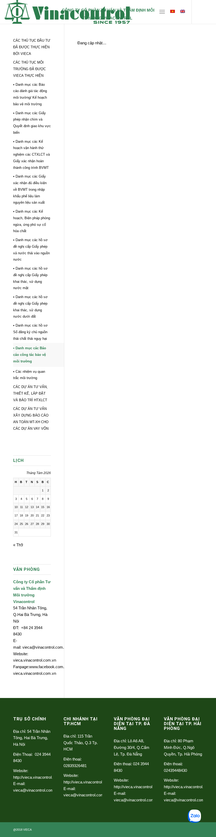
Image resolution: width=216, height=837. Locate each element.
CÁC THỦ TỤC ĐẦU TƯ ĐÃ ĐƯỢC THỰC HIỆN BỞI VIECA (31, 47)
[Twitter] (200, 12)
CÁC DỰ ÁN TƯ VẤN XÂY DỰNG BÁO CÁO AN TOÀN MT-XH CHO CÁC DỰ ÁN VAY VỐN (30, 418)
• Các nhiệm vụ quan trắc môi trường (29, 375)
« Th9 (18, 545)
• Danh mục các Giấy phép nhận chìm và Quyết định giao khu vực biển (32, 123)
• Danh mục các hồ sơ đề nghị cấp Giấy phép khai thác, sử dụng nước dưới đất (30, 306)
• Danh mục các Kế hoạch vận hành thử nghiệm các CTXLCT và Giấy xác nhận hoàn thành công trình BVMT (31, 155)
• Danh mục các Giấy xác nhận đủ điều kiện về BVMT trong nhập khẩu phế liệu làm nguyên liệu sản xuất (30, 189)
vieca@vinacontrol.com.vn (45, 647)
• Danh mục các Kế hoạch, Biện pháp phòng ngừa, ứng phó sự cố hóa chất (31, 221)
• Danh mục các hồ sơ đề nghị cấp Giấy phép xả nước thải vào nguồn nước (31, 249)
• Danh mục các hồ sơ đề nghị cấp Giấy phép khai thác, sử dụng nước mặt (30, 278)
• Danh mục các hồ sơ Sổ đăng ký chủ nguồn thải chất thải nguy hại (30, 332)
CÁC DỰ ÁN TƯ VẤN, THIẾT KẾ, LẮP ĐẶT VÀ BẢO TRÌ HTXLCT (30, 393)
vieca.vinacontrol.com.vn (34, 660)
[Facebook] (208, 12)
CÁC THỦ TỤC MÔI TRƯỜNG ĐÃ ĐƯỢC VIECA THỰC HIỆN (29, 69)
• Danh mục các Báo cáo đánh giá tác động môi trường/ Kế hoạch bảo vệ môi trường (30, 94)
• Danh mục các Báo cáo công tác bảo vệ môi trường (29, 354)
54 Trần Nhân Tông (29, 608)
